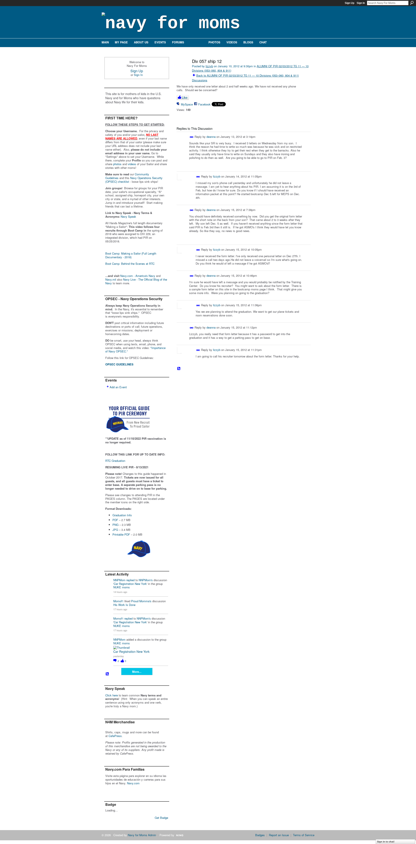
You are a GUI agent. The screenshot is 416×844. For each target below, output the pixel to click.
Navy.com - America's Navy (137, 276)
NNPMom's (146, 580)
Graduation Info (122, 515)
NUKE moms (121, 587)
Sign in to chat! (386, 841)
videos (132, 164)
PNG (115, 525)
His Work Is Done (124, 605)
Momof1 (118, 601)
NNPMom (119, 580)
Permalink (192, 137)
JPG (115, 530)
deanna (211, 136)
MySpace (187, 104)
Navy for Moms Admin (142, 835)
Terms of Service (303, 835)
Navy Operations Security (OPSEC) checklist (133, 180)
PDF (115, 520)
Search (412, 3)
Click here (111, 695)
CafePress (115, 736)
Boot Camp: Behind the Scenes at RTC (129, 264)
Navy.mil (110, 279)
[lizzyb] (182, 70)
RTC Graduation (115, 461)
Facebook (204, 104)
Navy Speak (128, 216)
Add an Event (118, 387)
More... (136, 672)
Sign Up (349, 3)
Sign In (361, 3)
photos (117, 164)
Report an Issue (279, 835)
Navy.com (133, 783)
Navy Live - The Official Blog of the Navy (136, 281)
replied (130, 580)
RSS (107, 674)
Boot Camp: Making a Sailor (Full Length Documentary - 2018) (130, 255)
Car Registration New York (130, 584)
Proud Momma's (141, 601)
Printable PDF (121, 534)
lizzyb (209, 66)
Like (184, 97)
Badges (260, 835)
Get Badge (161, 818)
